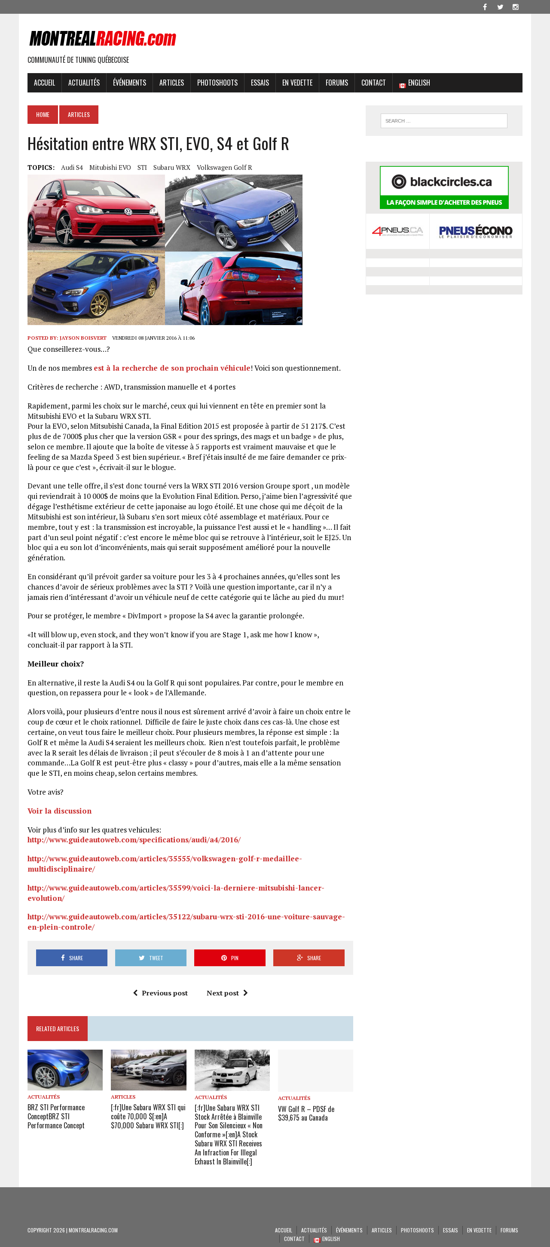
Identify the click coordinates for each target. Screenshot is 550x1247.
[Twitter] (500, 6)
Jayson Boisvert (83, 338)
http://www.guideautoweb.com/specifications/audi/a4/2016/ (134, 840)
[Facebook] (485, 6)
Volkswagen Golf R (224, 167)
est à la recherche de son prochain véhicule (172, 368)
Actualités (84, 82)
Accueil (44, 82)
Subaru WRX (171, 167)
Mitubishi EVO (110, 167)
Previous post (165, 993)
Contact (373, 82)
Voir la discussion (60, 811)
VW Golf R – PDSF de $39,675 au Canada (306, 1113)
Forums (337, 82)
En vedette (297, 82)
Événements (129, 82)
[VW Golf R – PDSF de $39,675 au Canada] (315, 1086)
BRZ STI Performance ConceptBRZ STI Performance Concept (56, 1116)
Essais (260, 82)
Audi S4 (72, 167)
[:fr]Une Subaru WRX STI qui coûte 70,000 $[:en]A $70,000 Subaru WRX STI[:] (148, 1116)
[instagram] (515, 6)
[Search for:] (443, 121)
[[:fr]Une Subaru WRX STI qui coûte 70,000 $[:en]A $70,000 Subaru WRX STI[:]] (148, 1084)
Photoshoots (217, 82)
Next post (223, 993)
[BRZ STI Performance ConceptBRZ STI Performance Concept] (65, 1084)
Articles (171, 82)
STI (142, 167)
